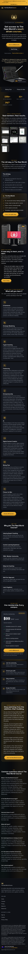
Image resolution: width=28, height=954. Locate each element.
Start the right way (10, 214)
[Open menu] (26, 8)
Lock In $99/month (14, 650)
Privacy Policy (4, 919)
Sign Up (3, 915)
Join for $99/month (14, 44)
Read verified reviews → (18, 53)
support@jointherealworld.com (8, 949)
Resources (3, 908)
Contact (3, 917)
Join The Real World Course (14, 757)
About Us (3, 906)
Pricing (2, 903)
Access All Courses (9, 513)
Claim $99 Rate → (14, 4)
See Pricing (14, 49)
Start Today (6, 280)
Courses (3, 901)
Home (2, 899)
